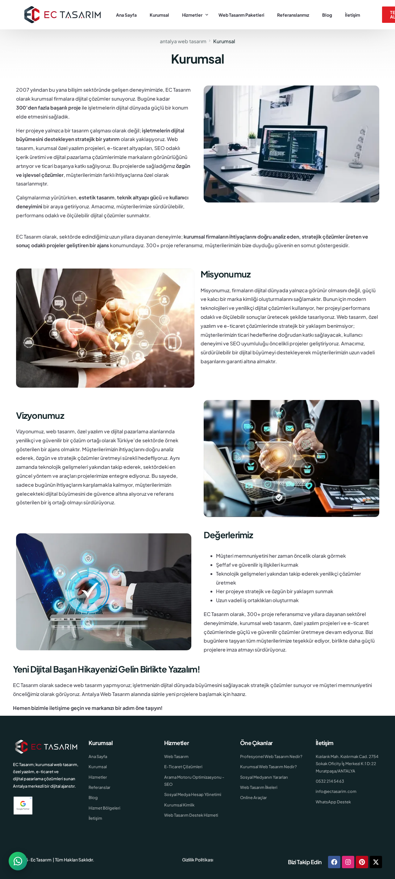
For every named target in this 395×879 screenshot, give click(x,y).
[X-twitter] (376, 862)
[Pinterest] (362, 862)
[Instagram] (348, 862)
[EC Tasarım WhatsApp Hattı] (18, 861)
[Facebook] (334, 862)
